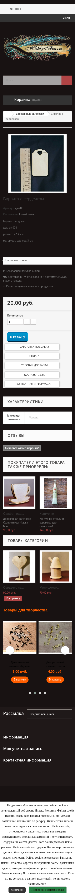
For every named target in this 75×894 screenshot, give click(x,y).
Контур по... (48, 513)
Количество (15, 315)
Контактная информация (34, 383)
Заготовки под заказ (34, 346)
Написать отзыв (16, 260)
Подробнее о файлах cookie (47, 889)
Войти (66, 18)
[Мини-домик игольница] (56, 566)
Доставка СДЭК (34, 374)
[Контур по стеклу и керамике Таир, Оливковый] (56, 492)
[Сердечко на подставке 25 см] (19, 566)
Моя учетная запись (22, 748)
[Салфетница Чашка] (19, 492)
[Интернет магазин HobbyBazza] (37, 45)
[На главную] (7, 114)
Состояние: (10, 214)
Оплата (34, 356)
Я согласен (17, 889)
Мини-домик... (50, 587)
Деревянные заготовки (30, 113)
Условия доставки (34, 365)
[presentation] (10, 650)
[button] (30, 693)
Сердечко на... (13, 587)
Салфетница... (13, 513)
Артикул (8, 208)
